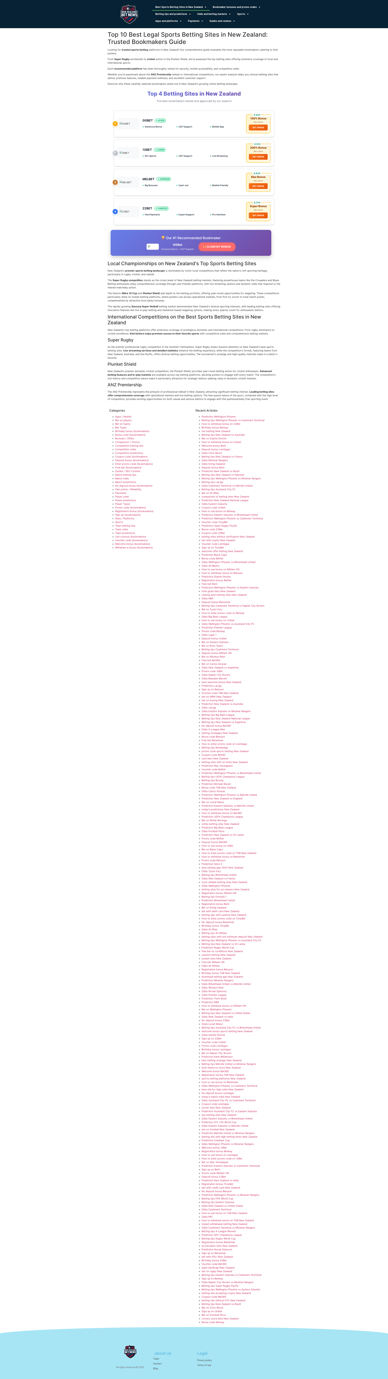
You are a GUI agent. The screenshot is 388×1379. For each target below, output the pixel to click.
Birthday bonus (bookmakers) (132, 431)
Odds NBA (207, 598)
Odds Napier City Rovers (216, 674)
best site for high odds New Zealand (222, 1089)
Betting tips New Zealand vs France (222, 456)
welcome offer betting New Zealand (222, 551)
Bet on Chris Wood (212, 1307)
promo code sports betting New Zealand (225, 751)
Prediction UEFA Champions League (222, 816)
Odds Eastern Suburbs (214, 503)
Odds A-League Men (213, 729)
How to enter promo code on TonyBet (223, 918)
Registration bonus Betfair (216, 580)
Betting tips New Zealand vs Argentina (224, 722)
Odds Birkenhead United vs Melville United (226, 983)
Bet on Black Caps (212, 849)
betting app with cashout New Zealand (224, 914)
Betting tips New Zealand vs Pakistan (223, 474)
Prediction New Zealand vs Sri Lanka (223, 834)
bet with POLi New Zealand (217, 1256)
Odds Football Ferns (213, 831)
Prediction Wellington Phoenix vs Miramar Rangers (230, 1194)
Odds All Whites (211, 965)
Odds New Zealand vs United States (222, 1205)
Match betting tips (125, 474)
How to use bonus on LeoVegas (220, 1154)
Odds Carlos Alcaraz (213, 791)
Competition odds (125, 449)
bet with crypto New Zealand (218, 540)
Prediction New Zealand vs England (222, 798)
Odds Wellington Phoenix (216, 885)
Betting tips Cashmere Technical (220, 649)
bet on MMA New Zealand (216, 696)
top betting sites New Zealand (219, 1114)
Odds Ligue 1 (209, 634)
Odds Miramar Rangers (215, 460)
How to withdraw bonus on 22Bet (221, 423)
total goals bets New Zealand (218, 591)
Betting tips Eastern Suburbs (218, 1202)
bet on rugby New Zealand (217, 1271)
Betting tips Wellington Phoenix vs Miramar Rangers (231, 478)
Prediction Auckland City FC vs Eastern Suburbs (229, 1111)
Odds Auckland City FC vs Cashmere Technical (229, 1100)
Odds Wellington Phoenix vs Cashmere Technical (229, 1085)
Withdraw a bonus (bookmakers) (134, 547)
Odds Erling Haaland (213, 463)
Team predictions (125, 532)
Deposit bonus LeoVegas (216, 449)
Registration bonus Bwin (215, 903)
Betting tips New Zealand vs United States (226, 1013)
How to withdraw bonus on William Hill (224, 1005)
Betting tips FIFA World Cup (217, 1198)
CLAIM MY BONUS (218, 246)
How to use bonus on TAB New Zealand (224, 1213)
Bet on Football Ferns (214, 1314)
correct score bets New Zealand (220, 1318)
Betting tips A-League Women (219, 1231)
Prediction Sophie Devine (216, 576)
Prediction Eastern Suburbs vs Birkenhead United (230, 514)
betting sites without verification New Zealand (228, 536)
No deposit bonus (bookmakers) (133, 485)
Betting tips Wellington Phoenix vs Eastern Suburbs (231, 1289)
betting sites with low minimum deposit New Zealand (232, 936)
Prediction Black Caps (214, 554)
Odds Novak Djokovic (214, 991)
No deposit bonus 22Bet (216, 1020)
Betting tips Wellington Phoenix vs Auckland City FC (231, 940)
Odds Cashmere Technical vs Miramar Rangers (228, 1227)
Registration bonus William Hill (219, 893)
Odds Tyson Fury (211, 871)
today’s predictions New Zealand (220, 809)
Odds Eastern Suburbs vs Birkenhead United (227, 1118)
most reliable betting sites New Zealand (224, 882)
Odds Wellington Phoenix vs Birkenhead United (228, 562)
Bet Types (121, 427)
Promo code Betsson (214, 860)
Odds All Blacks (210, 565)
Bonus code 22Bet (212, 529)
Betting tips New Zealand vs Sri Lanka (223, 943)
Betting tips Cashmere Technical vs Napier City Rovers (233, 605)
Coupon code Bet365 (214, 1296)
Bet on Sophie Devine (214, 438)
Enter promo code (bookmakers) (134, 463)
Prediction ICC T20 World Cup (219, 1122)
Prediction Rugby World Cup (218, 947)
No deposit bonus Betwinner (218, 922)
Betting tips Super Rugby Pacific (220, 1285)
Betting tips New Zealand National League (226, 718)
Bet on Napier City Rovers (216, 1053)
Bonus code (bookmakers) (130, 434)
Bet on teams (122, 423)
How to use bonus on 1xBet (217, 845)
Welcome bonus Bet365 (215, 1071)
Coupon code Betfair (214, 754)
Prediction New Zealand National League (225, 500)
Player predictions (125, 500)
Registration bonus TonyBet (217, 1183)
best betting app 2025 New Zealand (222, 867)
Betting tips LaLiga (212, 482)
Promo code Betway (213, 631)
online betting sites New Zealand (220, 823)
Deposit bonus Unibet (214, 638)
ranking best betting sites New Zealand (224, 594)
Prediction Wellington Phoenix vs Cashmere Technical (232, 518)
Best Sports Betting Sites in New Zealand (179, 7)
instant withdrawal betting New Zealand (224, 1223)
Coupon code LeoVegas (215, 1103)
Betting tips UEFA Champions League (223, 776)
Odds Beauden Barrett (214, 678)
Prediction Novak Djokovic (217, 1249)
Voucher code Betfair (214, 769)
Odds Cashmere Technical (216, 1209)
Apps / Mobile (123, 416)
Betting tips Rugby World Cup (219, 1238)
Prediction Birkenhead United (218, 900)
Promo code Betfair (213, 838)
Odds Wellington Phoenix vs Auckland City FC (228, 623)
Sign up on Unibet (212, 1311)
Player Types (122, 503)
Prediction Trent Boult (214, 998)
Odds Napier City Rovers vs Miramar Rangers (228, 1282)
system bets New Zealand (216, 958)
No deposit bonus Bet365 (216, 725)
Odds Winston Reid (212, 987)
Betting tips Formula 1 (214, 896)
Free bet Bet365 (211, 660)
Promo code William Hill (215, 1173)
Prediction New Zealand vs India (220, 1180)
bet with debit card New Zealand (220, 911)
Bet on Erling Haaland (214, 907)
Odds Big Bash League (214, 616)
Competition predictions (129, 452)
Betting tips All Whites (214, 933)
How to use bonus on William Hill (220, 569)
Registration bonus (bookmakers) (134, 511)
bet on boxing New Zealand (217, 700)
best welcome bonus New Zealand (221, 682)
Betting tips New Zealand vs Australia (223, 434)
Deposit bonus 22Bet (214, 1176)
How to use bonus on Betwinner (220, 1082)
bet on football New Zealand (218, 1129)
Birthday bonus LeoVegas (216, 1049)
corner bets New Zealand (216, 1107)
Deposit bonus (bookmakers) (132, 460)
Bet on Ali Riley (210, 492)
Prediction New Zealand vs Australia (222, 703)
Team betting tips (125, 525)
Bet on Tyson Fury (212, 609)
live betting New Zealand (216, 431)
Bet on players (123, 420)
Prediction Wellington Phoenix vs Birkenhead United (231, 773)
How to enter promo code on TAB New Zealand (229, 853)
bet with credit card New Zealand (221, 1187)
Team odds (121, 529)
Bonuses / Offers (124, 438)
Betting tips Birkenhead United (219, 874)
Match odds (122, 478)
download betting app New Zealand (222, 976)
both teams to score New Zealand (221, 1067)
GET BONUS (258, 127)
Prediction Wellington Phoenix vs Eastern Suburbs (230, 587)
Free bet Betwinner (212, 740)
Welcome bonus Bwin (214, 445)
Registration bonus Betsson (217, 969)
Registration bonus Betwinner (218, 1242)
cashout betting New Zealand (218, 954)
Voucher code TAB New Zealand (220, 693)
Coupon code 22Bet (213, 532)
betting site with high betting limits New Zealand (229, 1136)
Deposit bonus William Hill (217, 652)
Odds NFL (207, 1216)
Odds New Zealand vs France (218, 878)
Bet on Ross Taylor (212, 645)
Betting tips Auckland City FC (219, 489)
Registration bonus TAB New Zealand (223, 1074)
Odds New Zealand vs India (217, 1016)
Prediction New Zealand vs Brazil (220, 471)
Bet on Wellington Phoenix (217, 1009)
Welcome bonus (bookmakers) (132, 543)
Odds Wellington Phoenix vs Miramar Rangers (228, 1143)
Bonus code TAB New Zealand (219, 787)
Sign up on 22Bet (211, 1038)
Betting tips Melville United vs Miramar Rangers (229, 1063)
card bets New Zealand (215, 758)
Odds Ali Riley (209, 929)
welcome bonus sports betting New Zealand (227, 1031)
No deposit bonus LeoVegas (218, 1093)
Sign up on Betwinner (214, 1253)
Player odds (122, 496)
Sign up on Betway (212, 1278)
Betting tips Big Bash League (218, 714)
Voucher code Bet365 (214, 1263)
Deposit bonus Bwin (213, 467)
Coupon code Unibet (214, 507)
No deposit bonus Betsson (217, 1191)
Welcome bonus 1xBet (214, 1147)
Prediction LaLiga (212, 685)
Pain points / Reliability (128, 489)
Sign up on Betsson (213, 689)
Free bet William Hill (213, 962)
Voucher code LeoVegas (215, 543)
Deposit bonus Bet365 (214, 842)
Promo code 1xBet (212, 671)
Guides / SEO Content (127, 471)
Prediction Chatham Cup (216, 1140)
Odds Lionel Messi (212, 1023)
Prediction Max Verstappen (217, 765)
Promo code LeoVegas (214, 1045)
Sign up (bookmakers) (128, 514)
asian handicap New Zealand (218, 1267)
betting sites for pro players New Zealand (225, 889)
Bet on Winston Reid (213, 656)
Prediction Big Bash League (217, 827)
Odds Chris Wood (212, 452)
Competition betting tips (129, 445)
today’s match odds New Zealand (221, 1096)
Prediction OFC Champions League (222, 1234)
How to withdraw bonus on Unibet (221, 442)
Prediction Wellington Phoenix (219, 416)
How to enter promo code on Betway (223, 612)
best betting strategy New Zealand (222, 1060)
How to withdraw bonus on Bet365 (222, 813)
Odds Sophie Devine (213, 1034)
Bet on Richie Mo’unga (214, 820)
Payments (120, 492)
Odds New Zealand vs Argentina (220, 667)
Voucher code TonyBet (215, 522)
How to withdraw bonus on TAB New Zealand (228, 1220)
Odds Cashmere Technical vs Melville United (227, 485)
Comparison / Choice (127, 442)
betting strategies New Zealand (220, 733)
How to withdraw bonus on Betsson (222, 572)
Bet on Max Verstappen (215, 1162)
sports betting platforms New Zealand (224, 1078)
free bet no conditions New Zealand (222, 951)
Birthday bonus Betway (215, 427)
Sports (119, 522)
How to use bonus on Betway (218, 511)
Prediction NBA (210, 1002)
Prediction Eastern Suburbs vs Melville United (228, 805)
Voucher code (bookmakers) (131, 540)
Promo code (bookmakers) (130, 507)
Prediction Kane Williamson (217, 1056)
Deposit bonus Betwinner (216, 602)
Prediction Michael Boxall (216, 783)
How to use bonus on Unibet (218, 620)
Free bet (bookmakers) (128, 467)
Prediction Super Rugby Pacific (219, 525)
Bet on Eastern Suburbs (215, 642)
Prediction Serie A (212, 863)
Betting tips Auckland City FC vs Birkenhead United (231, 1027)
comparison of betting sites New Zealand (225, 496)
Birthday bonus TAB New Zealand (221, 973)
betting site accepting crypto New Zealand (226, 1293)
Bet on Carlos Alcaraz (214, 663)
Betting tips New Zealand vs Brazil (221, 1304)
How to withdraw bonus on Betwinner (223, 856)
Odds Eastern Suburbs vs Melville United (225, 1125)
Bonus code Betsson (213, 736)
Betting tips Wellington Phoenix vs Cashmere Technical (233, 420)
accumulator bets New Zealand (219, 1245)
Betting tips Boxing (212, 780)
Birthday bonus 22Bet (214, 1260)
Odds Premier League (214, 994)
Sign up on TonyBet (213, 547)
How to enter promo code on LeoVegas (224, 743)
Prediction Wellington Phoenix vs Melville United (229, 794)
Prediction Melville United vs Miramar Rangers (228, 1133)
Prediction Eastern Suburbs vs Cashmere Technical (231, 1165)
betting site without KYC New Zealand (223, 1300)
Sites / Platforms (124, 518)
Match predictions (125, 482)
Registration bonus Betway (217, 1151)
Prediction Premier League (217, 627)
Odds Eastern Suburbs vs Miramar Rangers (226, 711)
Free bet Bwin (209, 583)
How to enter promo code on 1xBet (222, 1158)
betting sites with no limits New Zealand (225, 762)
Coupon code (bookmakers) (131, 456)
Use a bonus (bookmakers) (130, 536)
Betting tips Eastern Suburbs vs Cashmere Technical (231, 1274)
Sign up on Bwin (211, 1169)
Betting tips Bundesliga (215, 747)
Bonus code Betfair (212, 558)
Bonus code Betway (213, 1322)
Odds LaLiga (209, 707)
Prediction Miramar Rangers (217, 980)
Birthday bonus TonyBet (215, 925)
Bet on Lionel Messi (213, 802)
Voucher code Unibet (214, 1042)
